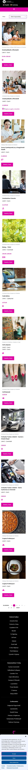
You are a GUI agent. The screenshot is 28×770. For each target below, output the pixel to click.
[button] (25, 736)
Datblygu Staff (13, 47)
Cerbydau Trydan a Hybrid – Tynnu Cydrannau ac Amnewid (11, 488)
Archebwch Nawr (5, 47)
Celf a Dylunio (6, 344)
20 (11, 607)
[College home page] (8, 1)
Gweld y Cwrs (8, 65)
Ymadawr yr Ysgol (16, 342)
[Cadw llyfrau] (14, 279)
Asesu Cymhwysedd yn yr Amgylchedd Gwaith (12, 148)
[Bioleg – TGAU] (14, 230)
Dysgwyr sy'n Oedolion (21, 47)
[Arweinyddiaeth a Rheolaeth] (13, 33)
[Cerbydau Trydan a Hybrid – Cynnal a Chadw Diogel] (12, 420)
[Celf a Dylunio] (14, 328)
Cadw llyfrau (6, 296)
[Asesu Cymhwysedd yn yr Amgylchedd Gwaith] (12, 131)
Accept (14, 754)
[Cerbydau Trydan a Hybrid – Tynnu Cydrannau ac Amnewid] (12, 471)
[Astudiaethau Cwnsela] (14, 181)
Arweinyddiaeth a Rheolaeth (10, 50)
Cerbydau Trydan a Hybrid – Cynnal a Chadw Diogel (12, 438)
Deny (14, 758)
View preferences (14, 762)
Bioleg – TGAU (6, 247)
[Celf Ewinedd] (14, 375)
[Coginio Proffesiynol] (14, 522)
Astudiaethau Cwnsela (9, 198)
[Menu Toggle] (14, 9)
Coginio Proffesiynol (8, 538)
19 (8, 607)
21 (14, 607)
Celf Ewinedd (6, 392)
